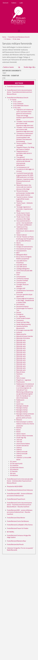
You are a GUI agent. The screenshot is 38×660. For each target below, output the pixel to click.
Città (17, 274)
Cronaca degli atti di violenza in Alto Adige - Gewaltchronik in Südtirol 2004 (25, 300)
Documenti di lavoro (22, 306)
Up (19, 67)
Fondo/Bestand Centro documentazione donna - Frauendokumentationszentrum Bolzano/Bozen (19, 92)
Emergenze (19, 314)
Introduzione (14, 475)
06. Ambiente (14, 469)
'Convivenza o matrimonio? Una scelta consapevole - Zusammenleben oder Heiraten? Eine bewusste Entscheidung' (24, 137)
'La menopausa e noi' (22, 167)
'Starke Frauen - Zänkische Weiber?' (24, 204)
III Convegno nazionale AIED (24, 330)
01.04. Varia (16, 39)
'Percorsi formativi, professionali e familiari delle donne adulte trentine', (25, 193)
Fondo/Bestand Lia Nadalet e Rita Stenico (20, 525)
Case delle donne (21, 266)
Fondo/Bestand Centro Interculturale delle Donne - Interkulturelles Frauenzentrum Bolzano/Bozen (20, 481)
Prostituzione (20, 382)
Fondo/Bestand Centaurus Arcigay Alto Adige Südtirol (19, 536)
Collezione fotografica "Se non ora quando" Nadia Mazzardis (20, 549)
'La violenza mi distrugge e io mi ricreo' (25, 170)
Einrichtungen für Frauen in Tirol (24, 309)
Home (4, 37)
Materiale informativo (23, 338)
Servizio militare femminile (24, 436)
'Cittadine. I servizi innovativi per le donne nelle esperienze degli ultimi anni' (25, 123)
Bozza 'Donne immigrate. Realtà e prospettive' (24, 258)
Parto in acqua (20, 378)
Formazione (20, 320)
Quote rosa (19, 404)
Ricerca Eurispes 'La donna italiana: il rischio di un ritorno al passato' (25, 424)
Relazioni (19, 420)
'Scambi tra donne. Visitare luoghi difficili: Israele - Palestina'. (24, 199)
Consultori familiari (22, 280)
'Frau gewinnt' (20, 157)
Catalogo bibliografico (23, 269)
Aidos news (19, 245)
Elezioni (18, 312)
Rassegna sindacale (22, 406)
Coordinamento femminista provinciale (25, 291)
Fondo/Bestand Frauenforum (16, 499)
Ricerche (19, 428)
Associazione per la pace (23, 249)
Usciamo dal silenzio (22, 445)
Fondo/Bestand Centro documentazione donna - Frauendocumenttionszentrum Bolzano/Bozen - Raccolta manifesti (19, 505)
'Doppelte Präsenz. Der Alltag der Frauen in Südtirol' (25, 148)
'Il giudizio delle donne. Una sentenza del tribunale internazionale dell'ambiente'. (24, 162)
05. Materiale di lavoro (17, 467)
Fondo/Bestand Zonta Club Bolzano (18, 521)
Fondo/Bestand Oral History (15, 86)
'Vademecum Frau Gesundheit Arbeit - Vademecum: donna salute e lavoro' (25, 230)
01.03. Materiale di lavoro (21, 105)
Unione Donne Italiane (23, 443)
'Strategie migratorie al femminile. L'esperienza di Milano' (24, 209)
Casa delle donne (21, 265)
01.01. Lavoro (17, 101)
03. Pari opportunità (16, 463)
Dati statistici (20, 304)
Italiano (13, 3)
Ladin (21, 3)
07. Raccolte (14, 471)
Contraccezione (21, 282)
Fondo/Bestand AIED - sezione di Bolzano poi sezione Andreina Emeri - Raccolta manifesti (19, 512)
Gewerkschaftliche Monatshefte (22, 327)
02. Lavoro (13, 461)
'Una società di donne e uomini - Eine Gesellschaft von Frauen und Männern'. (24, 223)
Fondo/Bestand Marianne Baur (16, 541)
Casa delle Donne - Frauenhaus (22, 262)
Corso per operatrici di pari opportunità (24, 295)
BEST (18, 253)
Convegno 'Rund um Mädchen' (22, 285)
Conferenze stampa (22, 278)
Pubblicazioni (20, 400)
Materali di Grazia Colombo (24, 336)
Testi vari (19, 440)
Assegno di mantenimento (24, 247)
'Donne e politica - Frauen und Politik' (24, 144)
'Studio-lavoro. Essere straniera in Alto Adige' (23, 214)
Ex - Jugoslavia (20, 316)
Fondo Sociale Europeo (23, 318)
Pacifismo (19, 374)
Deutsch (5, 3)
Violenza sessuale (21, 451)
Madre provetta (21, 334)
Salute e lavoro (8, 67)
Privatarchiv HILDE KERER (14, 486)
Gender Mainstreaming (23, 324)
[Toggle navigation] (19, 31)
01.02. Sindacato (18, 103)
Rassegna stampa (22, 408)
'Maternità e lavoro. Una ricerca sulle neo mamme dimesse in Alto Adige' (24, 187)
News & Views (20, 372)
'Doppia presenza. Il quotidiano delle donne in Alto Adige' (24, 153)
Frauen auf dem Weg (22, 322)
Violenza (19, 447)
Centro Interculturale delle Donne (24, 271)
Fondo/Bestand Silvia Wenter (16, 518)
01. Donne (7, 39)
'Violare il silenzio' (21, 235)
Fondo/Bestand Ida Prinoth (15, 544)
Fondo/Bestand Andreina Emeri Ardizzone (20, 490)
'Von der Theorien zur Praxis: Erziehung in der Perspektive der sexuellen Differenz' (25, 239)
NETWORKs (10, 532)
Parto (18, 376)
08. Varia (12, 473)
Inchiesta (19, 332)
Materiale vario (21, 340)
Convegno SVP (20, 288)
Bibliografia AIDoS (21, 255)
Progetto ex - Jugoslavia (23, 380)
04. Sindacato (14, 465)
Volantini (19, 455)
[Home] (18, 15)
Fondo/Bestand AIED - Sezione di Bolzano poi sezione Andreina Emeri (19, 494)
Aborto (18, 243)
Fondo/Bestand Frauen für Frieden (17, 528)
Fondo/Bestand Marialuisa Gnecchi (19, 37)
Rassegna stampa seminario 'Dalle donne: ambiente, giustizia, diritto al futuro (25, 416)
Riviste (18, 430)
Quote (18, 402)
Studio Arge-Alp (30, 67)
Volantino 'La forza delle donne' (23, 458)
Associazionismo (21, 251)
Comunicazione (21, 277)
